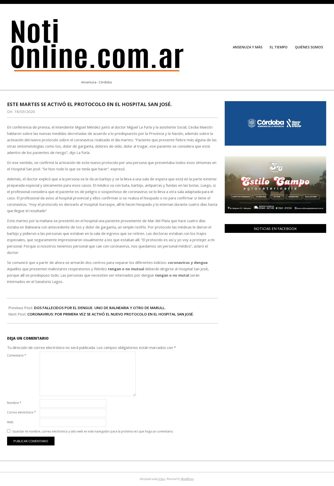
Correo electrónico (21, 412)
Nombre (14, 403)
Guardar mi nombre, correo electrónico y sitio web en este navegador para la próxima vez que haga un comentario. (93, 431)
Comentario (16, 355)
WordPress (187, 479)
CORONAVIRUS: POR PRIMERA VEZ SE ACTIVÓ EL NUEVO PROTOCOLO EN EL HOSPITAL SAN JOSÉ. (110, 314)
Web (10, 422)
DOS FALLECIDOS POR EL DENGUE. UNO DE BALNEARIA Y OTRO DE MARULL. (100, 307)
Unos (162, 479)
